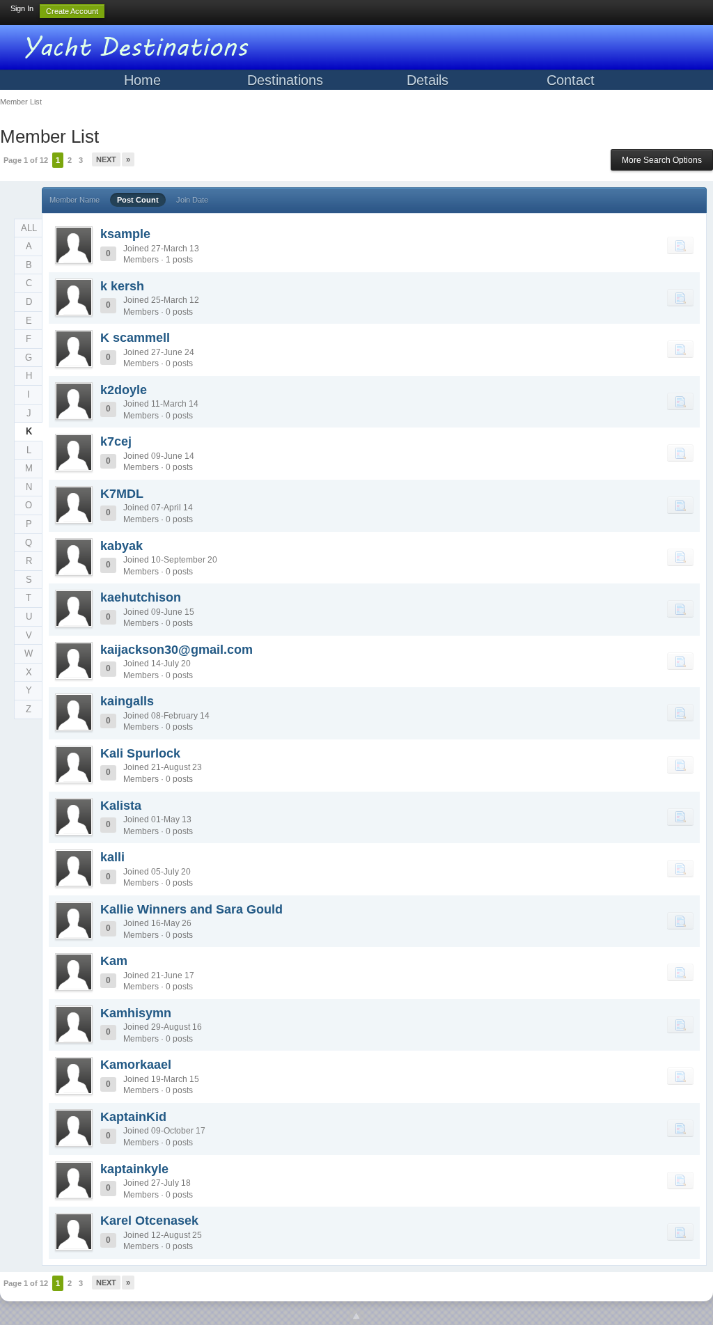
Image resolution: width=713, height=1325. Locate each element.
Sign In (21, 8)
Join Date (192, 200)
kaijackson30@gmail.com (176, 650)
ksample (125, 234)
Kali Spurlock (140, 753)
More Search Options (662, 160)
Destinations (285, 80)
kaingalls (127, 701)
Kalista (120, 806)
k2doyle (123, 390)
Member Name (74, 200)
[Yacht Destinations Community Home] (139, 45)
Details (427, 80)
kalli (112, 857)
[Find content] (680, 245)
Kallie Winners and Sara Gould (191, 909)
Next (106, 159)
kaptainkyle (134, 1169)
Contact (571, 80)
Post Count (138, 200)
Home (142, 80)
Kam (113, 961)
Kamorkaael (135, 1065)
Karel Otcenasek (149, 1221)
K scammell (135, 338)
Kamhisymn (135, 1013)
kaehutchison (140, 597)
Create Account (72, 11)
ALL (29, 228)
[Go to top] (356, 1316)
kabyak (121, 546)
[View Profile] (74, 245)
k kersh (122, 286)
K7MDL (121, 494)
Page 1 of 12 (25, 160)
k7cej (116, 441)
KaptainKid (133, 1117)
